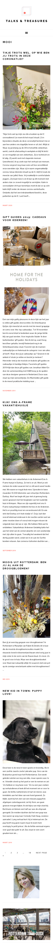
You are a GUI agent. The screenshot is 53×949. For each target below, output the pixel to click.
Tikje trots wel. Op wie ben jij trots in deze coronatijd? (26, 55)
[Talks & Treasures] (26, 25)
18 (30, 853)
